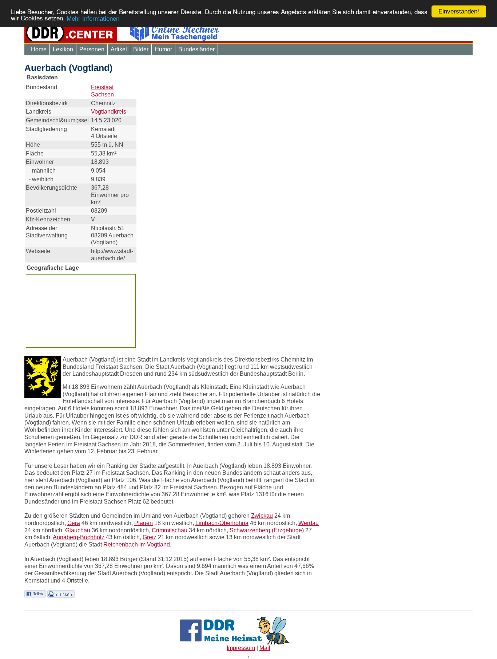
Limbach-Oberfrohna (222, 523)
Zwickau (262, 516)
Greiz (149, 537)
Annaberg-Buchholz (78, 537)
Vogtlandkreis (108, 111)
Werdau (308, 523)
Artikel (119, 49)
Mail (264, 648)
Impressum (241, 648)
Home (39, 49)
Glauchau (77, 530)
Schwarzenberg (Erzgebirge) (267, 530)
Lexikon (63, 49)
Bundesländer (196, 49)
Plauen (143, 523)
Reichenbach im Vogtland (136, 544)
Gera (73, 523)
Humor (163, 49)
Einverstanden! (458, 11)
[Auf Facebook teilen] (35, 593)
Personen (91, 49)
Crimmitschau (169, 530)
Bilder (140, 49)
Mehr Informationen (93, 18)
